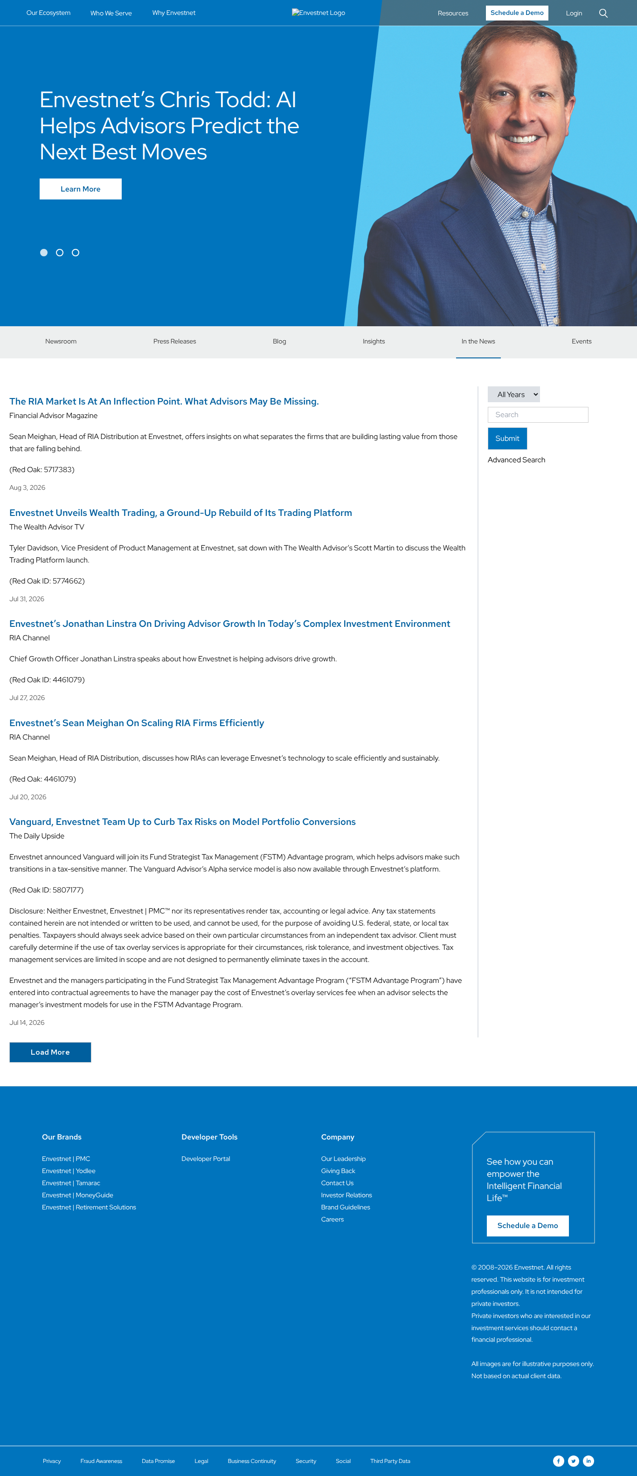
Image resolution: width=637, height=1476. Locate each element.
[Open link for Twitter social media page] (573, 1461)
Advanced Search (516, 460)
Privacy (52, 1461)
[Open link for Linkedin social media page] (588, 1461)
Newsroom (60, 341)
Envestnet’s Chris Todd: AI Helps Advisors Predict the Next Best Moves (170, 125)
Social (343, 1461)
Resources (453, 13)
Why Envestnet (174, 13)
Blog (279, 341)
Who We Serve (111, 13)
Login (574, 13)
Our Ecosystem (49, 13)
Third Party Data (390, 1461)
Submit (507, 438)
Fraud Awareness (102, 1461)
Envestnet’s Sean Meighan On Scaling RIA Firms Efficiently (136, 723)
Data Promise (158, 1461)
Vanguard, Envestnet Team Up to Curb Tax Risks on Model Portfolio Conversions (182, 822)
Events (581, 341)
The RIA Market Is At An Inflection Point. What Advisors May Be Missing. (164, 402)
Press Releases (174, 341)
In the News (478, 341)
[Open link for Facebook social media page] (558, 1461)
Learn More (81, 189)
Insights (374, 341)
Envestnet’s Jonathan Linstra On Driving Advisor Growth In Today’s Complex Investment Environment (229, 624)
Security (306, 1461)
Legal (201, 1461)
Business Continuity (252, 1461)
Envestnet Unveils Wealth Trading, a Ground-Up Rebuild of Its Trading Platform (180, 513)
